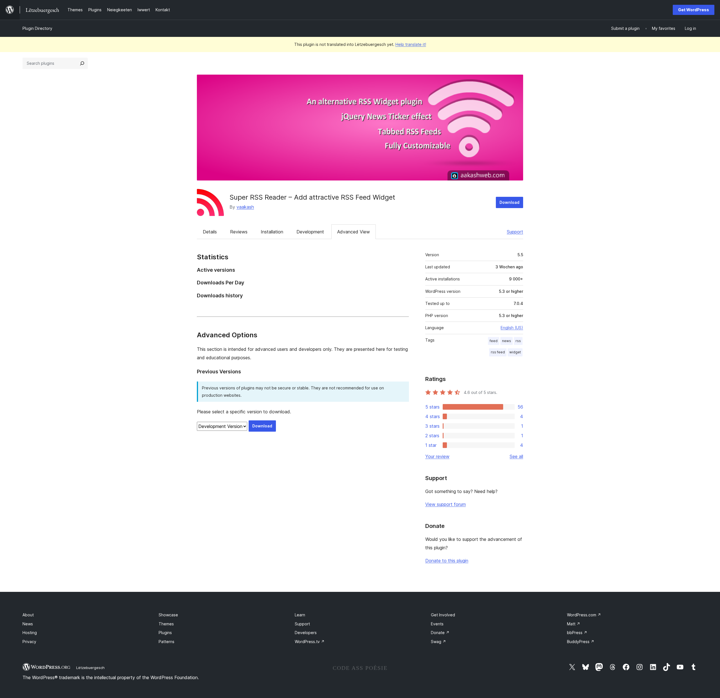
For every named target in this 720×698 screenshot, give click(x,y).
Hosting (29, 632)
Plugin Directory (37, 28)
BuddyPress (580, 641)
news (506, 341)
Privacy (29, 641)
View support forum (445, 504)
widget (515, 352)
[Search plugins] (82, 63)
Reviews (239, 232)
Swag (438, 641)
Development (310, 232)
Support (515, 232)
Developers (306, 632)
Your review (437, 456)
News (27, 623)
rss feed (498, 352)
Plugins (165, 632)
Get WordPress (693, 9)
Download (509, 202)
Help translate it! (410, 44)
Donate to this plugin (446, 560)
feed (494, 341)
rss (518, 341)
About (28, 614)
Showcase (168, 614)
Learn (300, 614)
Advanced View (353, 232)
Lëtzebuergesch (90, 667)
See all (516, 456)
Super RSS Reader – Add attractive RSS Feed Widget (312, 197)
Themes (166, 623)
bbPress (577, 632)
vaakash (245, 207)
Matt (573, 623)
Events (437, 623)
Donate (440, 632)
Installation (272, 232)
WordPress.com (584, 614)
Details (210, 232)
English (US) (512, 327)
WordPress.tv (310, 641)
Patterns (166, 641)
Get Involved (443, 614)
